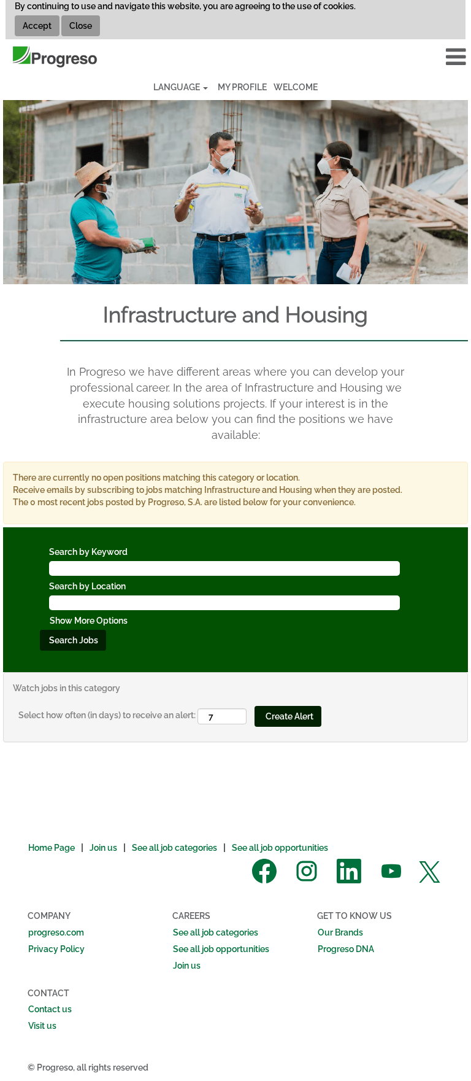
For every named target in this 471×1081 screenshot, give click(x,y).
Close (80, 26)
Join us (103, 848)
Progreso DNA (346, 949)
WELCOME (296, 87)
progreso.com (56, 932)
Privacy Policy (56, 949)
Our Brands (340, 932)
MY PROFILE (242, 87)
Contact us (50, 1009)
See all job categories (174, 848)
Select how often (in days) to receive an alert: (107, 715)
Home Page (51, 848)
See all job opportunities (280, 848)
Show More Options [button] (89, 621)
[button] (392, 56)
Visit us (42, 1026)
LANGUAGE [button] (177, 87)
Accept (37, 26)
